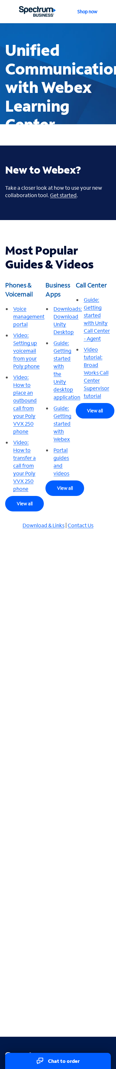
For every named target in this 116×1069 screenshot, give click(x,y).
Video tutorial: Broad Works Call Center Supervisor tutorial (96, 372)
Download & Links (43, 525)
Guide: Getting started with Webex (62, 423)
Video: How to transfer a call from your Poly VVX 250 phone (24, 465)
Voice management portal (28, 316)
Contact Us (80, 525)
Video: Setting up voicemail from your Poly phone (26, 350)
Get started (63, 195)
